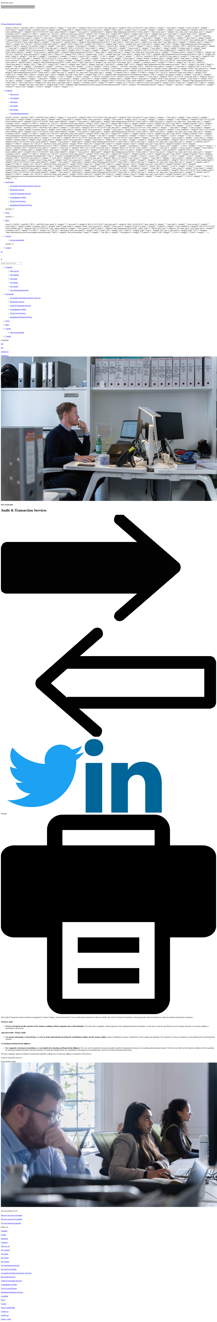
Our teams (4, 1254)
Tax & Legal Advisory (9, 1288)
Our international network (10, 1265)
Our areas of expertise (9, 1269)
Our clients (5, 1258)
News (3, 1300)
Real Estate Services (8, 1277)
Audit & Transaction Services (11, 1281)
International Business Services (12, 1292)
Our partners (5, 1250)
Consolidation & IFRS (9, 1285)
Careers (3, 1304)
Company (4, 1242)
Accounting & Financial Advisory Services (16, 1273)
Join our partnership (8, 1308)
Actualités (4, 1296)
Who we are (5, 1246)
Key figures (5, 1262)
